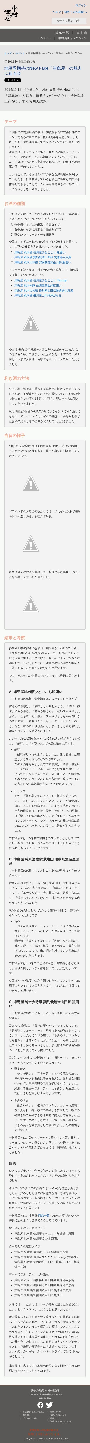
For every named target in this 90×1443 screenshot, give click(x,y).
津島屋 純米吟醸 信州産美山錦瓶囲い (38, 285)
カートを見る (69, 20)
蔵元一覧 (62, 32)
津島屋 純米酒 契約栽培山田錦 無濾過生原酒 (42, 257)
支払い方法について (58, 1415)
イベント (45, 38)
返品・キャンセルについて (60, 1421)
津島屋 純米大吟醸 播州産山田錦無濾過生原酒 (43, 290)
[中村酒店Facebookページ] (40, 1403)
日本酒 (81, 32)
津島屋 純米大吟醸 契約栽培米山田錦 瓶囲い (42, 262)
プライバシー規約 (30, 1418)
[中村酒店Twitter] (49, 1403)
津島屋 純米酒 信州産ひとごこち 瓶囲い (39, 252)
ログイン (81, 5)
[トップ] (11, 13)
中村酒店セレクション (72, 38)
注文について (55, 1412)
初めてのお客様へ (75, 12)
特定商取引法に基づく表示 (33, 1412)
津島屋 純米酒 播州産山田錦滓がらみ (38, 295)
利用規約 (26, 1415)
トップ (8, 53)
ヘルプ (56, 12)
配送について (55, 1418)
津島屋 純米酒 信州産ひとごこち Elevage (40, 280)
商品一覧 (44, 1215)
